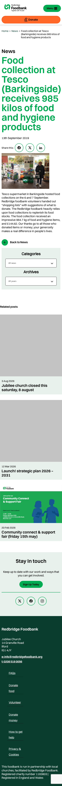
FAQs (12, 673)
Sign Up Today (31, 584)
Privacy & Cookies (15, 749)
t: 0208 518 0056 (12, 661)
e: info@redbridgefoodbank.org (22, 656)
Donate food (13, 685)
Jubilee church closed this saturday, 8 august (24, 387)
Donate (33, 19)
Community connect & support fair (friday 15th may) (28, 534)
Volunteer (15, 702)
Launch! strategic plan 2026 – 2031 (27, 472)
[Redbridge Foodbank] (15, 13)
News (14, 30)
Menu (50, 8)
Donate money (13, 715)
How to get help (15, 732)
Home (5, 30)
